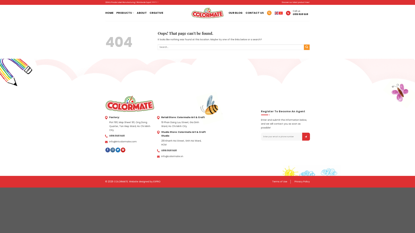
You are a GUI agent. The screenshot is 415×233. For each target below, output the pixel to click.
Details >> (155, 2)
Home (109, 13)
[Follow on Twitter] (118, 150)
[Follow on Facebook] (107, 150)
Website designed (139, 181)
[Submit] (307, 47)
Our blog (236, 13)
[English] (277, 13)
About (142, 13)
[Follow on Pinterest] (123, 150)
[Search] (269, 13)
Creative (156, 13)
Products (124, 13)
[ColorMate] (207, 13)
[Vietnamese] (281, 13)
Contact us (255, 13)
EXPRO (156, 181)
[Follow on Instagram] (112, 150)
